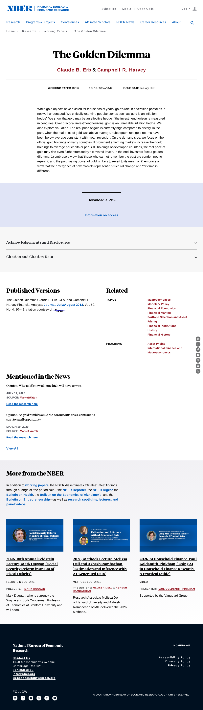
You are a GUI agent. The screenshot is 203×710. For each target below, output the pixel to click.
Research (13, 22)
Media (126, 8)
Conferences (70, 22)
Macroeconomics (159, 299)
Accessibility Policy (174, 657)
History (152, 330)
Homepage (181, 645)
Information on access (101, 215)
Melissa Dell (102, 587)
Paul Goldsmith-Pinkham (176, 588)
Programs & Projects (40, 22)
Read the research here (22, 403)
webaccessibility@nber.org (34, 677)
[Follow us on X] (15, 698)
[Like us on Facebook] (46, 698)
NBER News (125, 22)
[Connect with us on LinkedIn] (23, 698)
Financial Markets (159, 312)
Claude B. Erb (74, 69)
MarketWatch (28, 397)
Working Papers (55, 31)
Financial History (158, 334)
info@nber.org (24, 673)
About (176, 22)
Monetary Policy (158, 304)
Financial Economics (161, 308)
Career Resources (153, 22)
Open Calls (145, 8)
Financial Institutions (161, 325)
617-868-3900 (23, 669)
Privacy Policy (179, 665)
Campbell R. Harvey (121, 69)
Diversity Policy (177, 661)
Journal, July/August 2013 (63, 304)
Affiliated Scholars (97, 22)
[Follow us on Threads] (38, 698)
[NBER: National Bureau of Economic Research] (41, 10)
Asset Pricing (156, 343)
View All (12, 448)
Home (10, 31)
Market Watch (29, 431)
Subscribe (109, 8)
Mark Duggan (34, 588)
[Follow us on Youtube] (54, 698)
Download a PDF (101, 200)
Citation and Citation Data (29, 256)
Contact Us (21, 658)
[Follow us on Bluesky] (31, 698)
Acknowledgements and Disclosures (38, 242)
